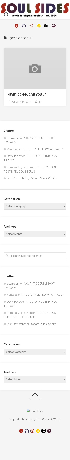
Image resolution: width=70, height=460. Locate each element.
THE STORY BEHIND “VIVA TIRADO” (42, 149)
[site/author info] (16, 26)
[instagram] (31, 26)
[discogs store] (53, 26)
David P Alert (14, 156)
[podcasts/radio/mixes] (24, 26)
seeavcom (13, 138)
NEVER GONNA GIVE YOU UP (27, 94)
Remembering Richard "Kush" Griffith (34, 178)
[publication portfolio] (46, 26)
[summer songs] (39, 26)
